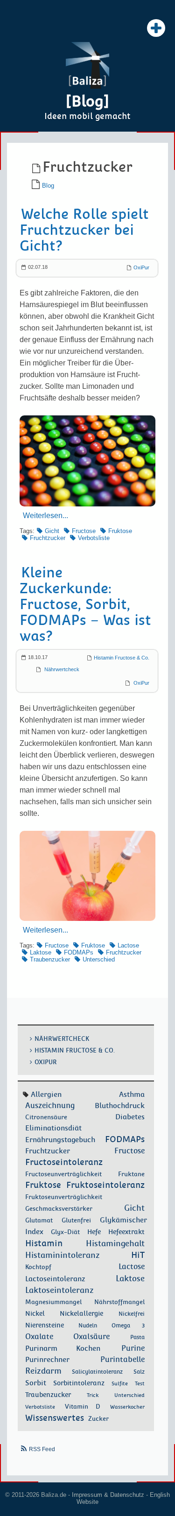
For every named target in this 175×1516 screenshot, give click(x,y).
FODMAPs (78, 952)
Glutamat (39, 1220)
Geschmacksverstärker (58, 1208)
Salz (139, 1372)
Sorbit (35, 1382)
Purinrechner (47, 1359)
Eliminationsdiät (53, 1128)
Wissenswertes (54, 1418)
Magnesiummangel (53, 1301)
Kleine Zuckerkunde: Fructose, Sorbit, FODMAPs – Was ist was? (85, 604)
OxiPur (141, 267)
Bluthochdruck (120, 1106)
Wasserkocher (127, 1407)
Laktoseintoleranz (59, 1290)
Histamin (44, 1243)
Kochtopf (38, 1266)
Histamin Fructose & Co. (121, 657)
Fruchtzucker (47, 537)
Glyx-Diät (65, 1231)
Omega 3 (128, 1325)
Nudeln (87, 1325)
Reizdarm (43, 1371)
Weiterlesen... (45, 515)
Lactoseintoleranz (55, 1278)
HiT (138, 1255)
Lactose (128, 945)
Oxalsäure (91, 1336)
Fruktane (131, 1174)
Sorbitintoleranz (79, 1383)
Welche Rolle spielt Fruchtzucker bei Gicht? (84, 230)
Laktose (40, 952)
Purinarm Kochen (62, 1348)
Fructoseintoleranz (64, 1162)
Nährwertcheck (61, 669)
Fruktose (120, 530)
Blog (48, 185)
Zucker (98, 1418)
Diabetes (130, 1117)
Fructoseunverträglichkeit (63, 1174)
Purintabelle (122, 1359)
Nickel (35, 1313)
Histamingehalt (115, 1243)
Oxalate (39, 1336)
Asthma (132, 1094)
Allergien (46, 1094)
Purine (133, 1348)
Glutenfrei (76, 1220)
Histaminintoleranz (62, 1255)
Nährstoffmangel (119, 1301)
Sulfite (120, 1383)
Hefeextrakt (126, 1231)
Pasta (137, 1337)
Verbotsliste (94, 537)
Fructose (84, 530)
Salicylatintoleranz (97, 1372)
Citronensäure (46, 1117)
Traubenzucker (50, 959)
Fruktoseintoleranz (105, 1185)
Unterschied (99, 959)
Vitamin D (82, 1406)
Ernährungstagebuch (60, 1140)
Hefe (94, 1231)
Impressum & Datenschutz (108, 1494)
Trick (92, 1395)
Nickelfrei (132, 1314)
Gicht (52, 530)
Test (140, 1383)
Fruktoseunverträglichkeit (63, 1196)
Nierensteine (44, 1325)
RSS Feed (42, 1449)
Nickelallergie (81, 1313)
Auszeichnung (50, 1105)
